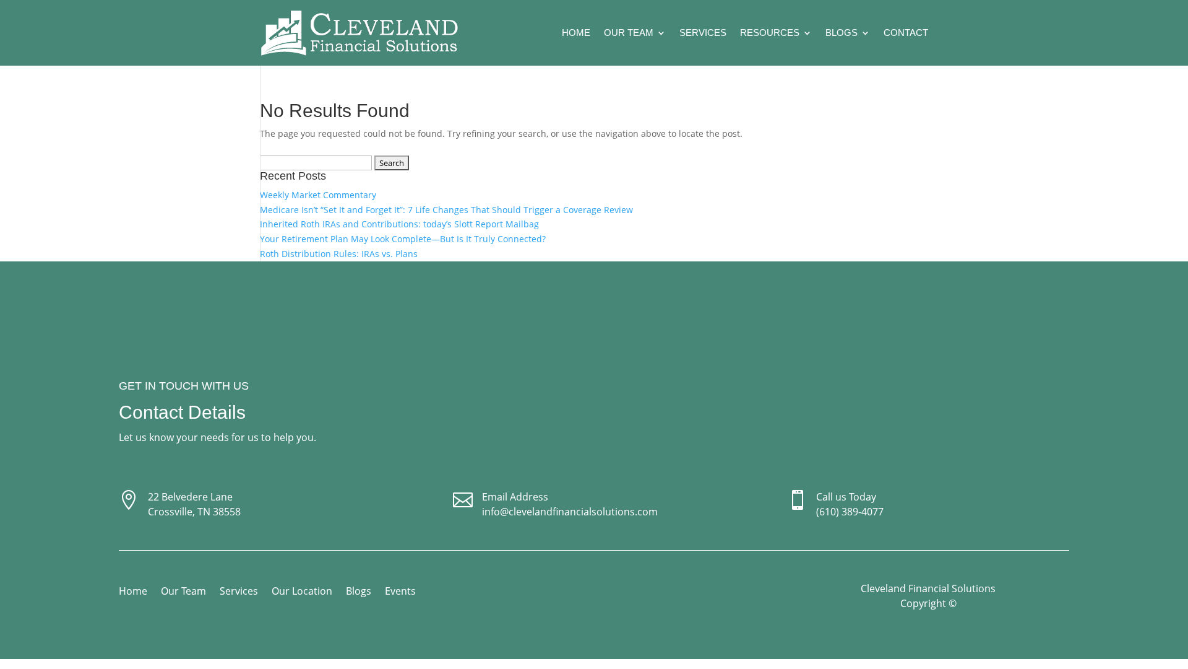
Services (702, 32)
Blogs (841, 32)
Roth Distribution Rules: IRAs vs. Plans (339, 254)
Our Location (302, 592)
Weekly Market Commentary (318, 195)
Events (400, 592)
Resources (769, 32)
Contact (906, 32)
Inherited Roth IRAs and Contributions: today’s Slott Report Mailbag (399, 224)
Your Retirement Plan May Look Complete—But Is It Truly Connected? (403, 239)
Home (576, 32)
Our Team (628, 32)
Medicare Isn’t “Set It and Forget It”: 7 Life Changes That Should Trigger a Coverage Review (446, 210)
